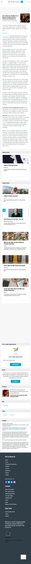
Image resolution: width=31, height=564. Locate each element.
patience (12, 414)
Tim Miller (27, 424)
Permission (9, 426)
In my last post (5, 36)
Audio (6, 502)
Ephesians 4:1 (5, 33)
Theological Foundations (11, 464)
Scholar (7, 516)
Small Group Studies (10, 493)
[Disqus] (15, 324)
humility (5, 414)
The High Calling (9, 496)
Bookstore (7, 470)
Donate (3, 7)
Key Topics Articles (9, 491)
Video (6, 500)
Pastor (6, 514)
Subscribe (15, 364)
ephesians (5, 405)
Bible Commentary (9, 489)
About (4, 5)
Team (6, 462)
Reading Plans (8, 498)
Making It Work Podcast (11, 504)
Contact (7, 472)
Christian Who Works (10, 512)
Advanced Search (9, 478)
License (7, 468)
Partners (7, 466)
